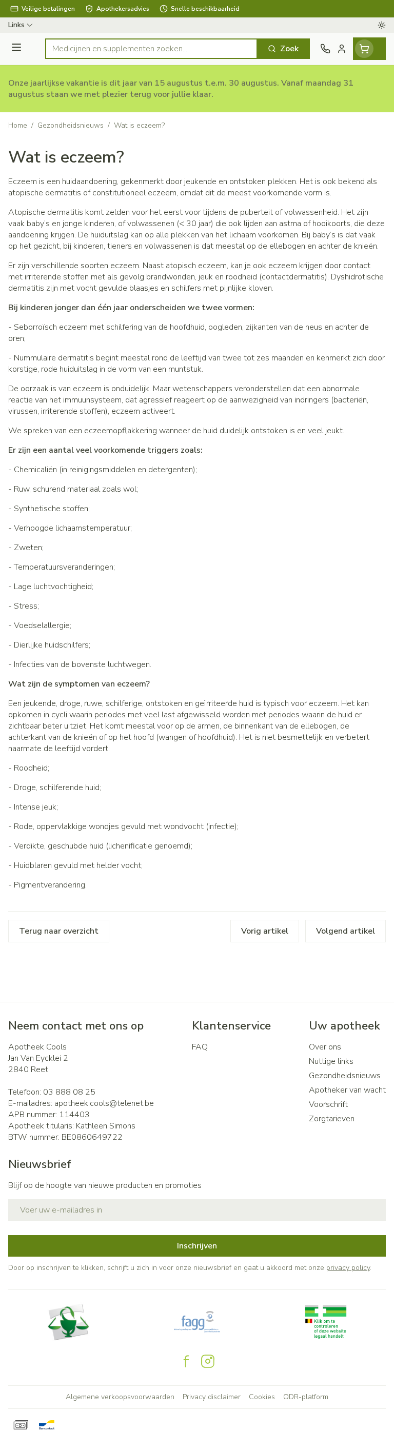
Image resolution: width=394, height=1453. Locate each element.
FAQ (200, 1047)
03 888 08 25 (69, 1092)
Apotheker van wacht (347, 1090)
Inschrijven (197, 1246)
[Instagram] (207, 1361)
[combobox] (151, 48)
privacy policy (348, 1268)
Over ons (325, 1047)
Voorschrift (328, 1104)
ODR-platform (305, 1397)
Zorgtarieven (331, 1118)
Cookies (262, 1397)
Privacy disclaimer (212, 1397)
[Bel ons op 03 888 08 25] (325, 49)
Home (17, 125)
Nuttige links (331, 1061)
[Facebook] (186, 1361)
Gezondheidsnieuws (70, 125)
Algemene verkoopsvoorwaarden (120, 1397)
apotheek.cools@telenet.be (104, 1103)
